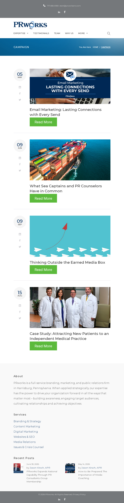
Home (95, 47)
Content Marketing (27, 426)
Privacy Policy (79, 494)
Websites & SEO (24, 436)
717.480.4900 (53, 6)
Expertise (19, 33)
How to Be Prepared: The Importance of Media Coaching (92, 475)
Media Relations (25, 442)
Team (57, 33)
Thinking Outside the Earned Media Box (67, 262)
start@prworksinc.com (70, 6)
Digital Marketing (26, 431)
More (81, 33)
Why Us (69, 33)
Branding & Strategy (27, 421)
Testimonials (41, 33)
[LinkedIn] (59, 12)
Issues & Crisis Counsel (29, 447)
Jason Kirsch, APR (40, 467)
